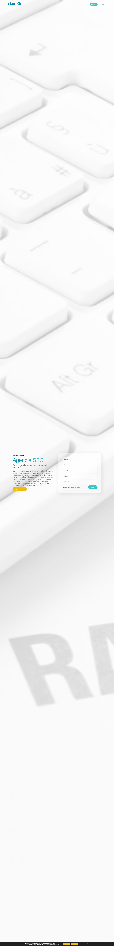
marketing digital (19, 456)
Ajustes (82, 944)
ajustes (57, 944)
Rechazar (75, 944)
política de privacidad (75, 487)
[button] (104, 4)
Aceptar (66, 944)
